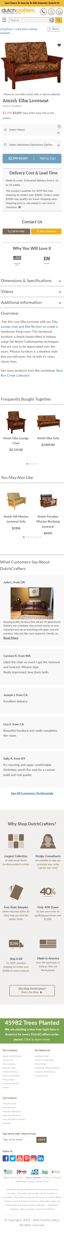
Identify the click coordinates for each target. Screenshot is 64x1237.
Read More (10, 638)
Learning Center (42, 1056)
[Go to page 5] (37, 463)
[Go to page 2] (29, 463)
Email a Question (33, 1178)
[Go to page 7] (38, 537)
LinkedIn (41, 1158)
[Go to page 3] (32, 463)
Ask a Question (47, 231)
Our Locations (9, 1064)
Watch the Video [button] (32, 991)
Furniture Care (41, 1076)
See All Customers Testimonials (32, 793)
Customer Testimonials (45, 1072)
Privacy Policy (9, 1080)
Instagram (34, 1158)
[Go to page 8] (40, 537)
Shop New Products (11, 1115)
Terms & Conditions (11, 1076)
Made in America (10, 1072)
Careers (6, 1087)
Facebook (6, 1158)
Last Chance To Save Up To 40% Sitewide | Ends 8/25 (32, 3)
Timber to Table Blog (44, 1060)
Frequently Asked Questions (47, 1068)
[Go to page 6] (35, 537)
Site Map (7, 1123)
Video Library (41, 1064)
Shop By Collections (12, 1111)
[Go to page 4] (34, 463)
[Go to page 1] (27, 464)
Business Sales (9, 1068)
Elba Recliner (33, 326)
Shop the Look (9, 1108)
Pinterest (27, 1158)
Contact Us (8, 1060)
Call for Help (18, 231)
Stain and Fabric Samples (14, 1119)
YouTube (20, 1158)
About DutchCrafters (12, 1056)
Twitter (13, 1158)
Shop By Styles (9, 1104)
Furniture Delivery (11, 1084)
